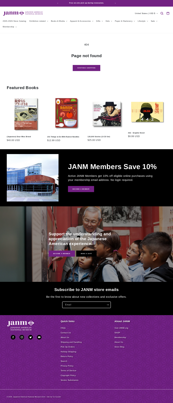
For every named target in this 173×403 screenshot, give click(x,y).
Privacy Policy (67, 366)
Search (64, 361)
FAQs (63, 328)
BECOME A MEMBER (81, 189)
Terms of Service (68, 370)
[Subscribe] (108, 305)
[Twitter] (30, 338)
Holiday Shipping (68, 352)
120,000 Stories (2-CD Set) (99, 137)
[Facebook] (13, 338)
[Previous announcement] (58, 3)
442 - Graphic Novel (136, 133)
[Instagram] (21, 338)
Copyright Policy (68, 375)
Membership (120, 337)
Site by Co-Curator (54, 397)
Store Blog (119, 347)
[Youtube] (39, 338)
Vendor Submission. (70, 380)
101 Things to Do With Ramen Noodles (63, 137)
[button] (162, 13)
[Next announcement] (115, 3)
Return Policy (67, 356)
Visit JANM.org (121, 328)
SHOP (117, 333)
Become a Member (61, 253)
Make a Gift (86, 253)
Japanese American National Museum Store (29, 397)
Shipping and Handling (71, 342)
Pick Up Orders (68, 347)
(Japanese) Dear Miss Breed (19, 137)
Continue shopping (86, 68)
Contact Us (66, 333)
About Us (65, 337)
